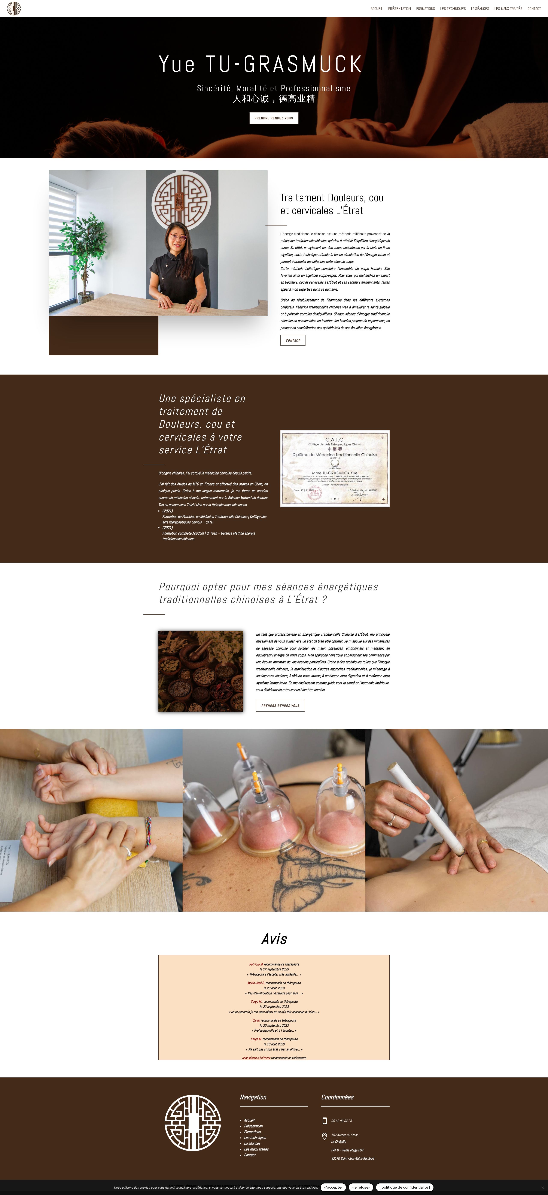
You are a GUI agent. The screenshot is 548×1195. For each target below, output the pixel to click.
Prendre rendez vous (280, 706)
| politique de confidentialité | (405, 1187)
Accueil (377, 9)
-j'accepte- (333, 1187)
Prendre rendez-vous (274, 118)
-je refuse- (361, 1187)
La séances (480, 9)
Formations (425, 9)
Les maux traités (508, 9)
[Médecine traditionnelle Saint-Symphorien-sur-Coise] (335, 507)
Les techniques (453, 9)
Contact (534, 9)
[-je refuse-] (543, 1187)
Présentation (399, 9)
